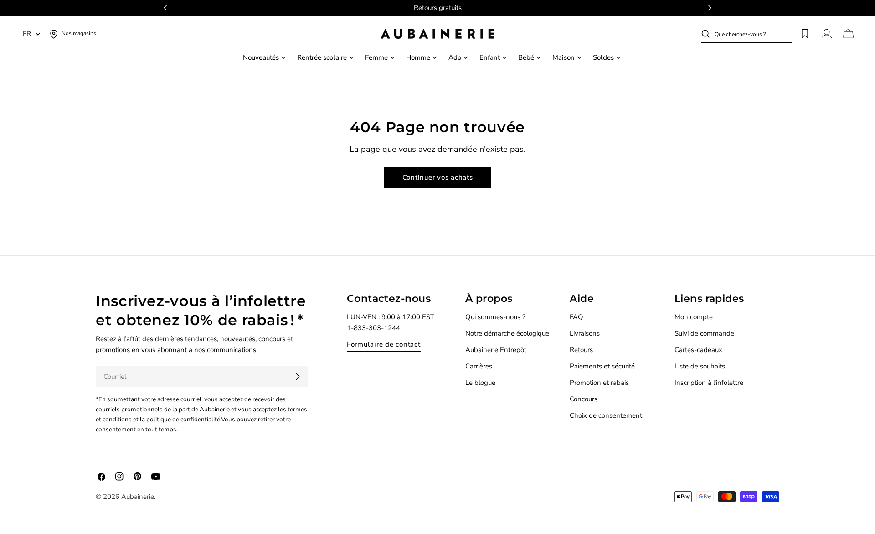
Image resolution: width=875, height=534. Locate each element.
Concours (583, 399)
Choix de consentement (606, 415)
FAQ (576, 316)
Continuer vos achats (437, 177)
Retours (581, 349)
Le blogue (480, 382)
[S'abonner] (297, 377)
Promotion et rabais (599, 382)
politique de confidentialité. (183, 419)
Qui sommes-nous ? (495, 316)
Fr (27, 33)
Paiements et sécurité (602, 366)
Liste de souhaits (699, 366)
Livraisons (585, 333)
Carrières (478, 366)
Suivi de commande (704, 333)
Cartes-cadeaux (698, 349)
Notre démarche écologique (507, 333)
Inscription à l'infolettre (708, 382)
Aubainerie (137, 496)
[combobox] (753, 34)
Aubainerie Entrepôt (495, 349)
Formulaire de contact (384, 344)
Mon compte (693, 316)
